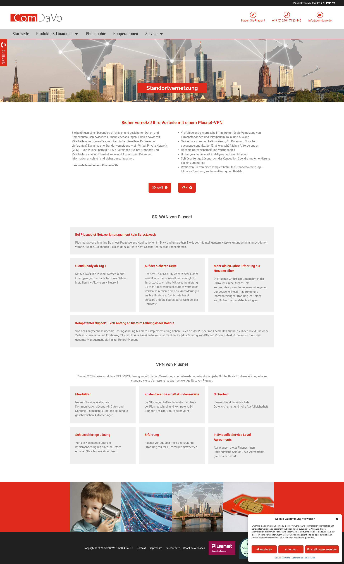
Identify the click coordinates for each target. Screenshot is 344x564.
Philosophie (96, 33)
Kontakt (141, 548)
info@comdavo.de (319, 20)
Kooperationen (125, 33)
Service (151, 33)
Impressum (310, 557)
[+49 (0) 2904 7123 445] (287, 15)
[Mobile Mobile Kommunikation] (248, 507)
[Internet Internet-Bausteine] (146, 507)
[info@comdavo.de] (320, 15)
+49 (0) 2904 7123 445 (286, 20)
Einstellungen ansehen (322, 549)
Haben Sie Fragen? (253, 20)
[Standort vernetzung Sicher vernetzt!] (197, 507)
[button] (337, 519)
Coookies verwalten (194, 548)
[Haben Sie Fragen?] (253, 15)
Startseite (21, 33)
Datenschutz (297, 557)
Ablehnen (291, 549)
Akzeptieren (264, 549)
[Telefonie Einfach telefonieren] (95, 507)
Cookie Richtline (282, 557)
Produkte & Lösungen (54, 33)
